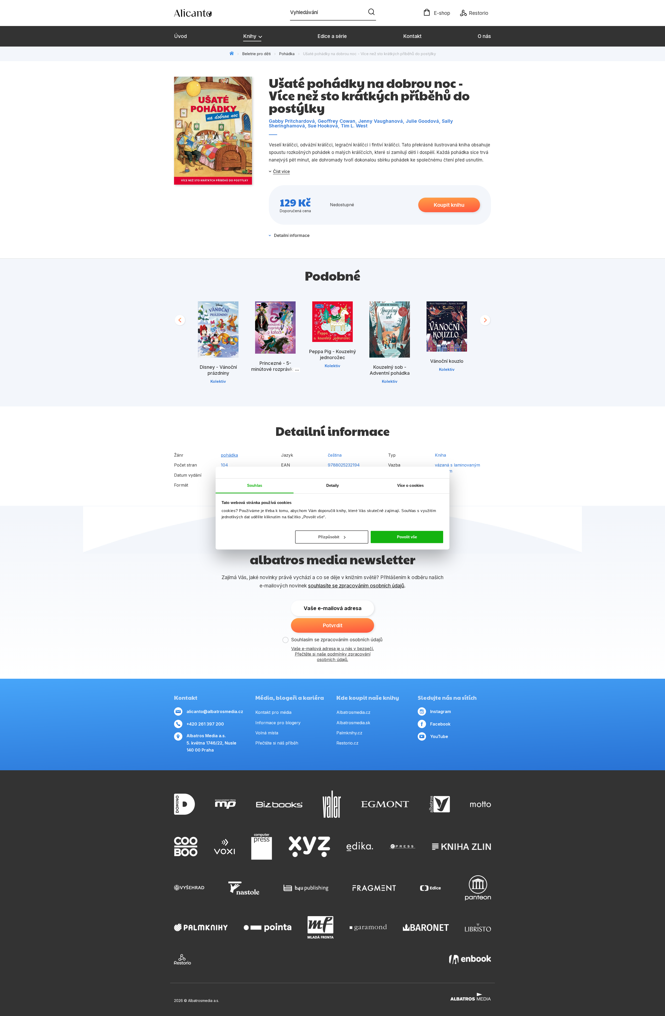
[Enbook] (470, 959)
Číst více (281, 171)
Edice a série (332, 36)
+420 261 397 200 (205, 724)
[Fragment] (374, 888)
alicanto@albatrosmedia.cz (215, 711)
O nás (484, 36)
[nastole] (244, 888)
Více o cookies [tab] (410, 485)
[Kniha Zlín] (461, 847)
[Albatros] (439, 804)
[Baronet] (426, 927)
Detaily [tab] (332, 485)
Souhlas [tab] (254, 485)
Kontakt (412, 36)
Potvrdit (332, 625)
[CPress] (402, 847)
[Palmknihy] (200, 927)
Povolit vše (407, 536)
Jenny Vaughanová (380, 121)
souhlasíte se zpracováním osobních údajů (356, 586)
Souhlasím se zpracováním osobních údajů (337, 639)
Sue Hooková (323, 125)
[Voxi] (224, 847)
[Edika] (360, 847)
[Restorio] (182, 959)
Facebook (440, 724)
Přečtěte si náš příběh (276, 743)
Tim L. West (354, 125)
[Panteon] (478, 888)
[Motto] (480, 804)
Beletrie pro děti (256, 53)
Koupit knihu (449, 205)
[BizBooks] (279, 804)
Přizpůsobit (328, 536)
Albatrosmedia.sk (353, 722)
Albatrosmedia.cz (353, 712)
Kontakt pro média (273, 712)
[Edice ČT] (430, 888)
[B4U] (306, 888)
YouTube (439, 736)
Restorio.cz (347, 743)
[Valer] (332, 804)
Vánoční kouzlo (446, 361)
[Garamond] (368, 927)
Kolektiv (218, 381)
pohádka (229, 455)
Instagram (440, 711)
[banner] (204, 13)
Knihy (250, 36)
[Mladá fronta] (320, 927)
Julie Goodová (422, 121)
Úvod (180, 36)
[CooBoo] (185, 847)
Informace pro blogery (278, 722)
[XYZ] (309, 847)
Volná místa (266, 732)
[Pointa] (267, 927)
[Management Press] (225, 804)
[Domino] (184, 804)
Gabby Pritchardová (292, 121)
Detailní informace (292, 235)
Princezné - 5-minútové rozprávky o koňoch (275, 369)
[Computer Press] (261, 847)
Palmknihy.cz (349, 732)
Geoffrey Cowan (336, 121)
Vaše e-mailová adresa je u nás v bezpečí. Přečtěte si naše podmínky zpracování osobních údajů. (332, 654)
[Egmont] (385, 804)
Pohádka (287, 53)
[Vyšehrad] (189, 888)
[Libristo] (478, 927)
